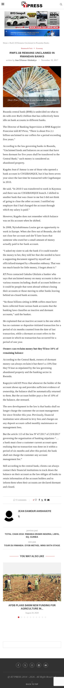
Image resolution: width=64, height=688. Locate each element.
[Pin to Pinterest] (45, 500)
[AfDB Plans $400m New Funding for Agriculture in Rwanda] (32, 581)
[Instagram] (32, 665)
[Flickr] (38, 665)
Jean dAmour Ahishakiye (26, 60)
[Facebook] (18, 665)
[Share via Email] (48, 500)
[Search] (61, 4)
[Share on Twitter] (42, 500)
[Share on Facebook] (39, 500)
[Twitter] (25, 665)
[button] (5, 590)
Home (5, 43)
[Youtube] (45, 665)
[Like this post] (36, 500)
